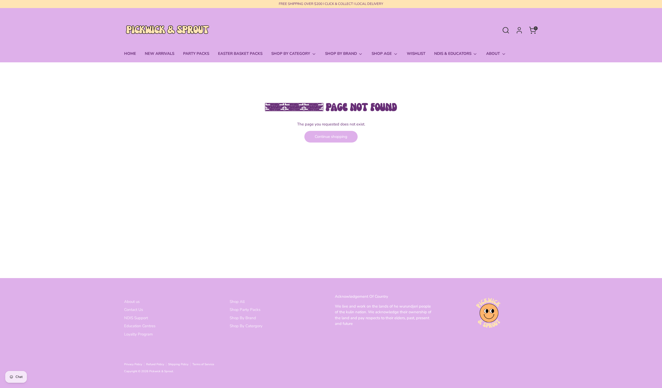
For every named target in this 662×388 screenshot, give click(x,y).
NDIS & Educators (453, 53)
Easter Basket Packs (240, 53)
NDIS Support (136, 317)
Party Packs (196, 53)
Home (130, 53)
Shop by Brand (341, 53)
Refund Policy (155, 364)
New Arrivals (159, 53)
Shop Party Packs (245, 309)
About (493, 53)
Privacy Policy (133, 364)
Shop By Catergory (246, 326)
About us (132, 301)
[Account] (519, 30)
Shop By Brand (243, 317)
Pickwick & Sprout (161, 371)
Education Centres (139, 326)
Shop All (237, 301)
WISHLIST (416, 53)
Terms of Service (203, 364)
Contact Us (133, 309)
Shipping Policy (178, 364)
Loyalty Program (138, 334)
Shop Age (382, 53)
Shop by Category (291, 53)
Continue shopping (331, 136)
